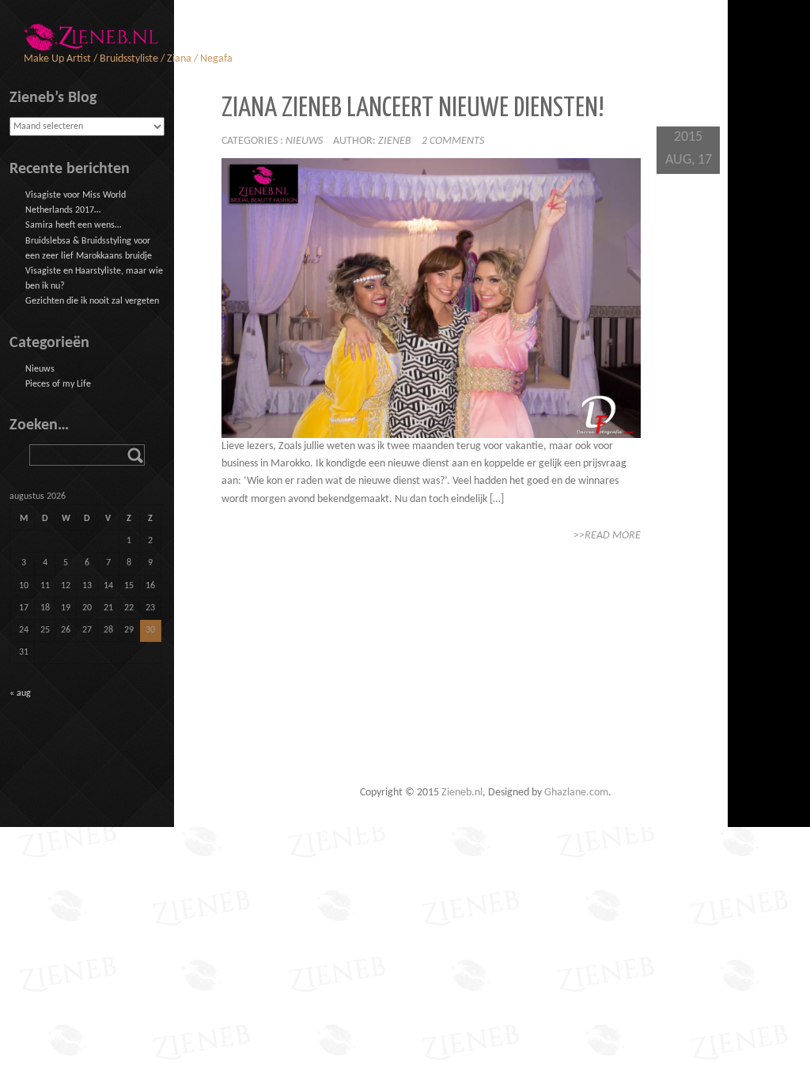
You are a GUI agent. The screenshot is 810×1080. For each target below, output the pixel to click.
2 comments (453, 141)
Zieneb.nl (462, 793)
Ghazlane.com (576, 793)
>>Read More (607, 536)
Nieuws (304, 141)
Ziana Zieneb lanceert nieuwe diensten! (412, 109)
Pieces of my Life (58, 384)
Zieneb (394, 141)
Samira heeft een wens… (73, 225)
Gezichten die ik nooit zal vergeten (92, 301)
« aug (20, 693)
